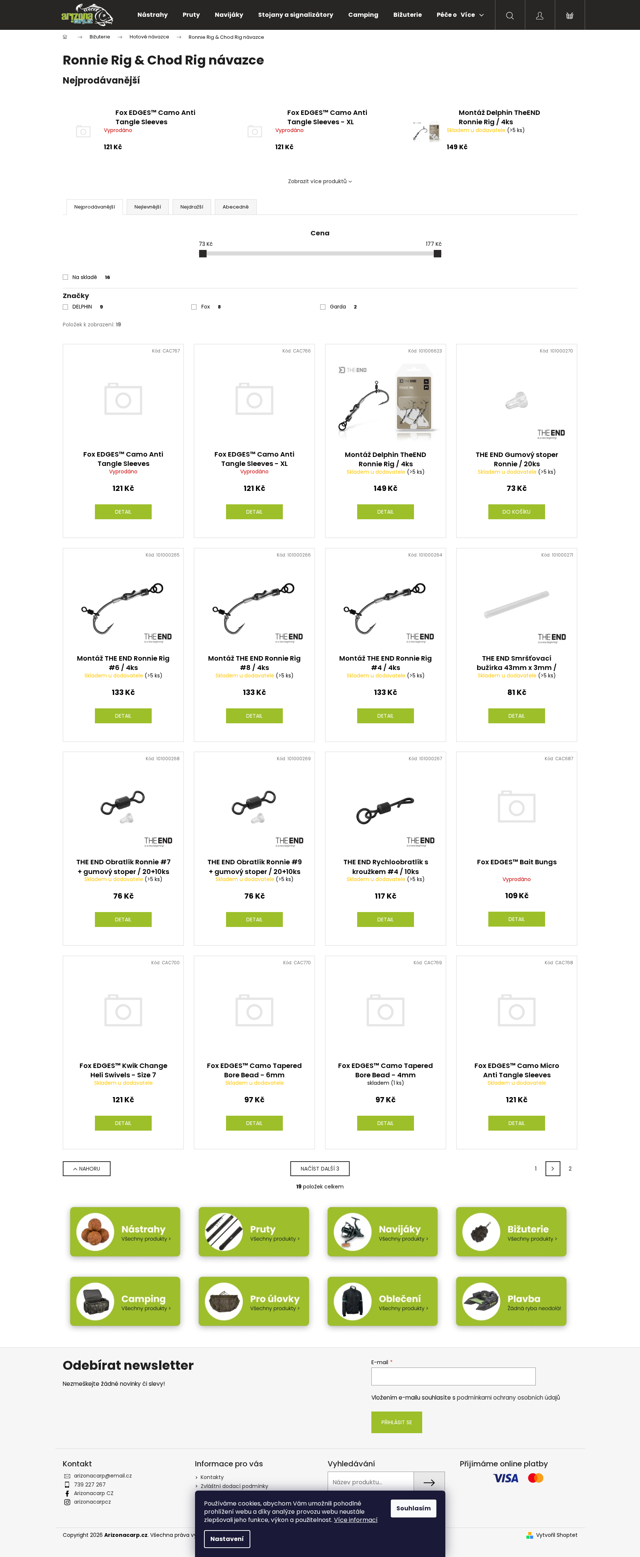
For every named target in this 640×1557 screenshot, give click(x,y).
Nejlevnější (148, 206)
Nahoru (89, 1168)
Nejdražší (191, 206)
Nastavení (227, 1539)
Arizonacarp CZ (94, 1493)
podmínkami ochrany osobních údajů (508, 1397)
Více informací (356, 1520)
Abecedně (236, 206)
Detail (123, 512)
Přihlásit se (396, 1422)
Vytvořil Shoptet (557, 1535)
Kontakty (212, 1477)
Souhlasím (413, 1508)
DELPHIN (87, 306)
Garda (343, 306)
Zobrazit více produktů (317, 181)
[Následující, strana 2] (552, 1168)
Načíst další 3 (320, 1168)
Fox (211, 306)
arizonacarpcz (92, 1502)
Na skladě (91, 277)
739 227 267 (90, 1484)
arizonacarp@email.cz (103, 1475)
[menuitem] (152, 15)
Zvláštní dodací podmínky (234, 1486)
